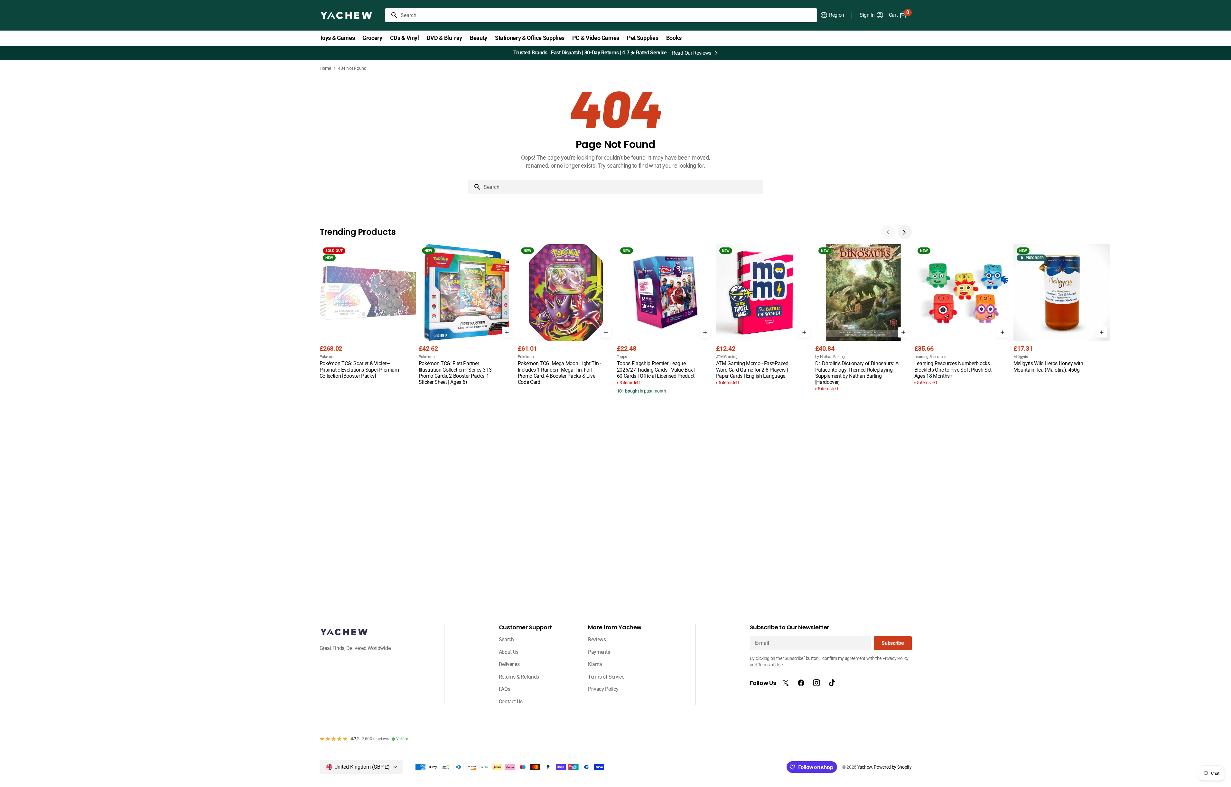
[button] (832, 15)
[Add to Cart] (507, 332)
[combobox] (607, 15)
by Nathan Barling (830, 357)
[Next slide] (905, 232)
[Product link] (368, 312)
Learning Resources (930, 357)
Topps (622, 357)
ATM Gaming (727, 357)
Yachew (864, 767)
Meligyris (1020, 357)
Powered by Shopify (892, 767)
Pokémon (328, 357)
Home (325, 68)
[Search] (391, 15)
